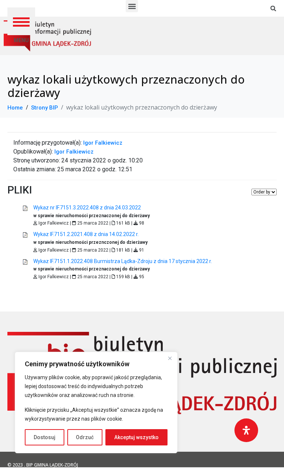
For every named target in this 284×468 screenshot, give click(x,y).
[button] (21, 21)
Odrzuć (85, 437)
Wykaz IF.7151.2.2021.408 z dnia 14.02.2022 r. (86, 234)
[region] (96, 402)
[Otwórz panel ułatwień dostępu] (246, 430)
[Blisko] (169, 358)
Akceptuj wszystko (136, 437)
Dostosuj (44, 437)
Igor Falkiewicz (102, 142)
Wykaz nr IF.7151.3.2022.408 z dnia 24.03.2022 (87, 208)
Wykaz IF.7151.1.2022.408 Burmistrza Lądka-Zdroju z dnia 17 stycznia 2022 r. (122, 261)
